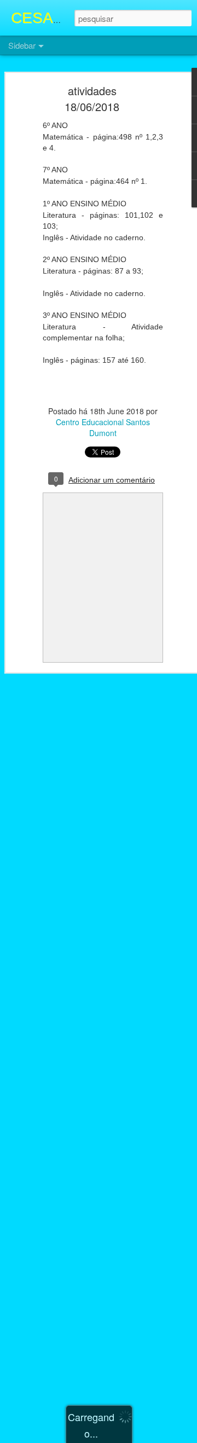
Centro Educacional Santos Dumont (103, 427)
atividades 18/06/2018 (92, 98)
